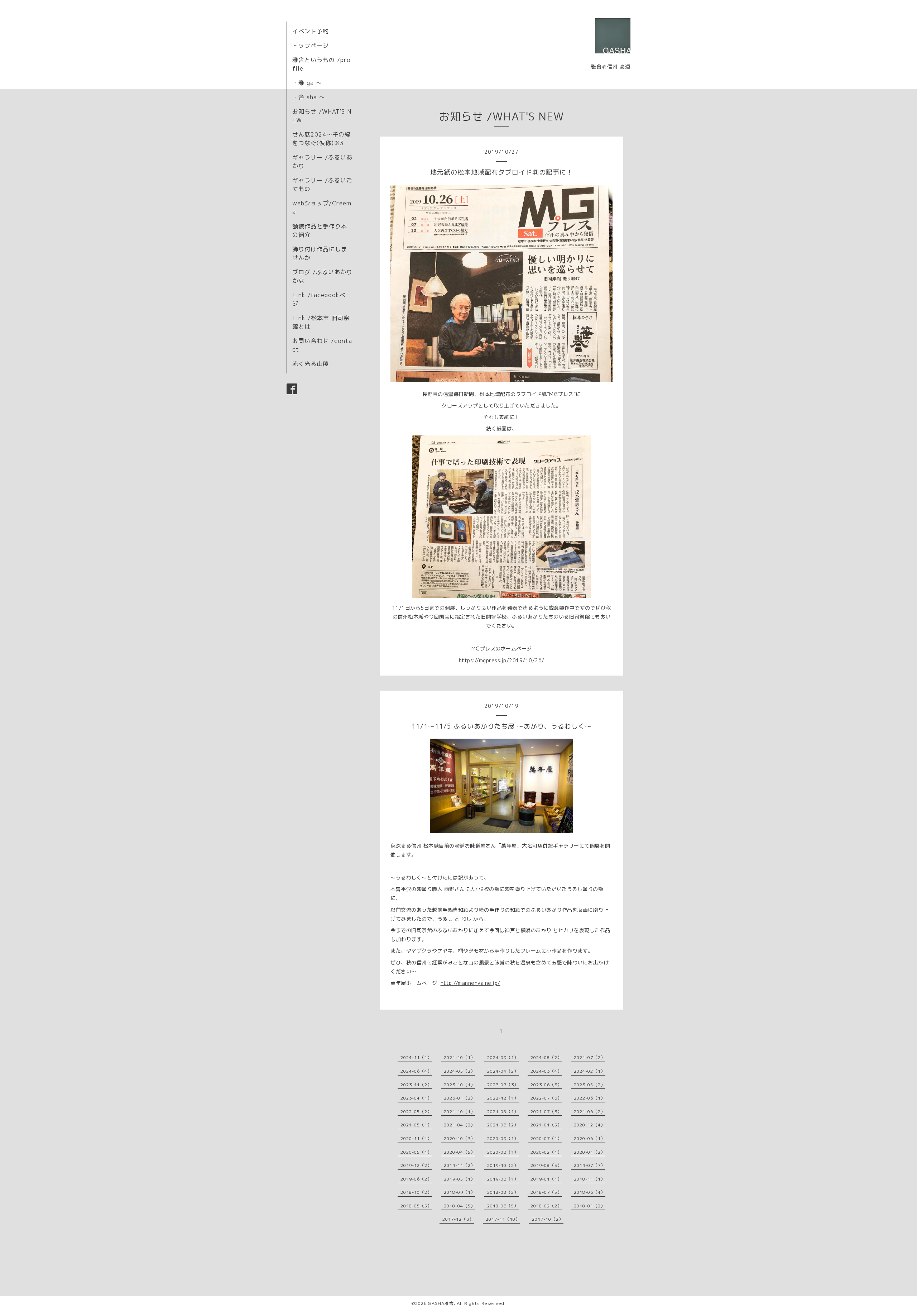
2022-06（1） (589, 1098)
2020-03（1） (503, 1152)
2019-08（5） (546, 1165)
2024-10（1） (459, 1057)
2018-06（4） (589, 1192)
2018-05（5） (416, 1206)
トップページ (310, 45)
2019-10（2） (503, 1165)
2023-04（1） (416, 1098)
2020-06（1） (589, 1138)
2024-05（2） (459, 1071)
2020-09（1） (503, 1138)
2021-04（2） (459, 1125)
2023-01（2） (459, 1098)
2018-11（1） (589, 1179)
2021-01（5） (546, 1125)
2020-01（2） (589, 1152)
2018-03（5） (503, 1206)
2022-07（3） (546, 1098)
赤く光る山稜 (310, 364)
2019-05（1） (459, 1179)
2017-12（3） (458, 1219)
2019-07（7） (589, 1165)
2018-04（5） (459, 1206)
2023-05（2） (589, 1085)
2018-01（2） (589, 1206)
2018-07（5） (546, 1192)
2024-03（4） (546, 1071)
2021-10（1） (459, 1112)
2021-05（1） (416, 1125)
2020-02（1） (546, 1152)
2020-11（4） (416, 1138)
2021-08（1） (503, 1112)
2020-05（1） (416, 1152)
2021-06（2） (589, 1112)
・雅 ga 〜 (307, 83)
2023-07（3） (503, 1085)
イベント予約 (310, 31)
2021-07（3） (546, 1112)
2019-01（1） (546, 1179)
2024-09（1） (503, 1057)
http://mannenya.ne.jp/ (470, 982)
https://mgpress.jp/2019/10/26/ (501, 660)
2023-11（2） (416, 1085)
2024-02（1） (589, 1071)
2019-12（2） (416, 1165)
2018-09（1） (459, 1192)
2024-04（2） (503, 1071)
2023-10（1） (459, 1085)
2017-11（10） (503, 1219)
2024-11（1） (416, 1057)
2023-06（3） (546, 1085)
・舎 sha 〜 (308, 97)
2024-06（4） (416, 1071)
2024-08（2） (546, 1057)
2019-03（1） (503, 1179)
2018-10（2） (416, 1192)
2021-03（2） (503, 1125)
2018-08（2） (503, 1192)
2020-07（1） (546, 1138)
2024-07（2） (589, 1057)
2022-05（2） (416, 1112)
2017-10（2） (547, 1219)
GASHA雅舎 (441, 1303)
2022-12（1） (503, 1098)
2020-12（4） (589, 1125)
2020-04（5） (459, 1152)
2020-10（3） (459, 1138)
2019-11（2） (459, 1165)
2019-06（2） (416, 1179)
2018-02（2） (546, 1206)
